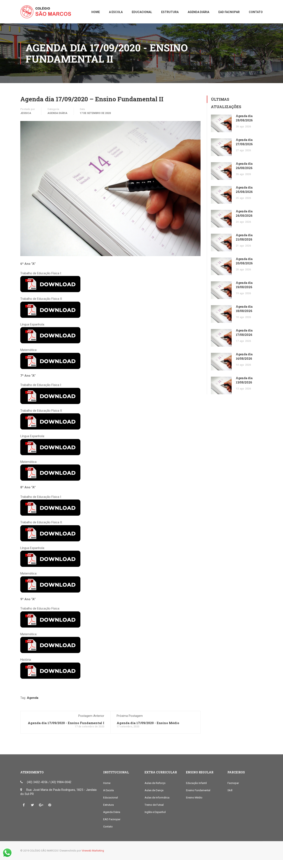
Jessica (25, 113)
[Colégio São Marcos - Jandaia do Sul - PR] (47, 13)
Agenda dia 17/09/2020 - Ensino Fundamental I (66, 723)
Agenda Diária (57, 113)
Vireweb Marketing (93, 850)
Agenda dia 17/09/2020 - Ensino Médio (148, 723)
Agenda (32, 698)
